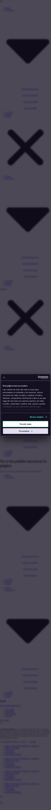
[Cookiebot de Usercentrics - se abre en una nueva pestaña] (38, 377)
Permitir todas (25, 424)
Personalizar (24, 431)
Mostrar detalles (37, 417)
